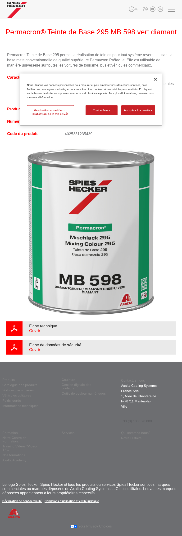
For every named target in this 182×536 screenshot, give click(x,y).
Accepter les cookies (138, 109)
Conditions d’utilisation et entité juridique (72, 501)
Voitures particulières (18, 390)
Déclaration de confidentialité (22, 501)
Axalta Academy (14, 460)
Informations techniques (20, 406)
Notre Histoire (131, 438)
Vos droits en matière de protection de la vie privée (50, 111)
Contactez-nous (133, 380)
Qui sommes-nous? (135, 433)
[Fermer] (155, 79)
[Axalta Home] (17, 13)
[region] (91, 100)
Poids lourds (11, 400)
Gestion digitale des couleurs (76, 386)
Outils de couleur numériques (84, 393)
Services (68, 433)
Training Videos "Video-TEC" (19, 448)
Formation (10, 433)
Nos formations (13, 455)
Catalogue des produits (19, 385)
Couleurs (68, 380)
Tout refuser (101, 109)
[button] (131, 9)
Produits (8, 380)
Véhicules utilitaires (16, 395)
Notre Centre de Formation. (14, 439)
